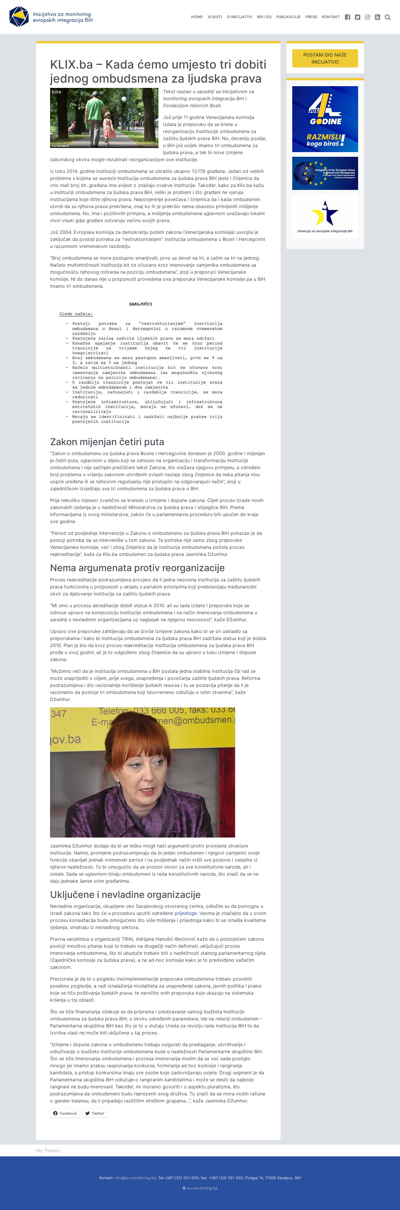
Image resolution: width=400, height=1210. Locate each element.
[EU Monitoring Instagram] (367, 17)
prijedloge (186, 913)
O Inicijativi (239, 17)
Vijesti (215, 17)
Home (197, 17)
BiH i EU (264, 17)
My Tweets (48, 1150)
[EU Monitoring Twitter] (358, 17)
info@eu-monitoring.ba (135, 1178)
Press (311, 17)
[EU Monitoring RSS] (377, 17)
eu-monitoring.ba (202, 1188)
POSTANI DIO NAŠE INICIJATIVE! (325, 58)
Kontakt (331, 17)
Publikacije (288, 17)
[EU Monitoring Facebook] (348, 17)
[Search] (387, 17)
